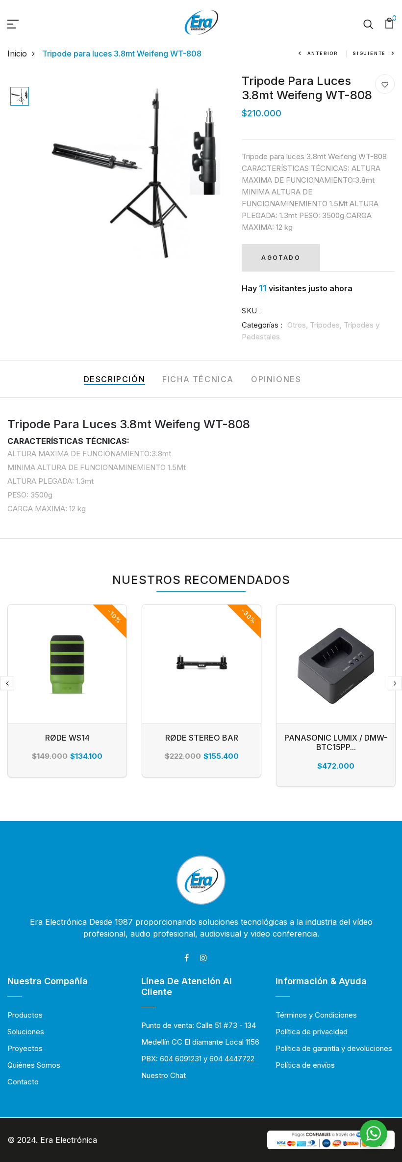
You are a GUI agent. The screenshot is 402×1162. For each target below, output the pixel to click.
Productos (25, 1015)
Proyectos (25, 1048)
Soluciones (25, 1031)
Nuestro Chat (163, 1075)
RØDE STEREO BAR (201, 738)
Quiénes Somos (33, 1065)
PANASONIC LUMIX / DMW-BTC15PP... (335, 742)
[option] (19, 97)
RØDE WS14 (67, 738)
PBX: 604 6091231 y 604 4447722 (197, 1058)
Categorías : (262, 325)
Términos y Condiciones (316, 1015)
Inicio (17, 53)
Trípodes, (327, 325)
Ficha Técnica (198, 379)
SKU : (252, 310)
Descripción (115, 379)
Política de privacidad (312, 1031)
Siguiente (369, 53)
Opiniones (276, 379)
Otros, (298, 325)
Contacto (23, 1081)
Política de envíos (305, 1065)
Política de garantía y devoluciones (334, 1048)
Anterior (322, 53)
